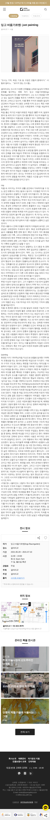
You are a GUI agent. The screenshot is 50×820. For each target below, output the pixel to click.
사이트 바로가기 (17, 578)
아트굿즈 (36, 16)
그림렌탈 (13, 16)
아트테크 (25, 16)
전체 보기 (25, 732)
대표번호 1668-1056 (16, 768)
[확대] (46, 605)
